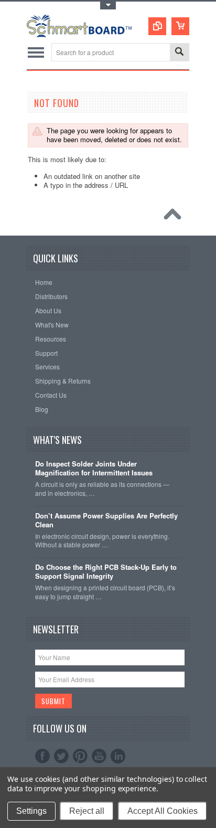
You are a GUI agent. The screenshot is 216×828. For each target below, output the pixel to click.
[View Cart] (180, 26)
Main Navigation (36, 52)
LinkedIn (118, 756)
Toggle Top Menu (108, 5)
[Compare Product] (157, 26)
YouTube (99, 756)
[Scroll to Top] (175, 216)
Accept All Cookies (162, 810)
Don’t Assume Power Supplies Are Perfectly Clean (106, 520)
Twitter (61, 756)
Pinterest (80, 756)
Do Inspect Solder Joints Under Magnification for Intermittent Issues (94, 468)
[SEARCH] (179, 53)
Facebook (42, 756)
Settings (31, 810)
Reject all (86, 810)
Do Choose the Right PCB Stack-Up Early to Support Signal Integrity (106, 572)
